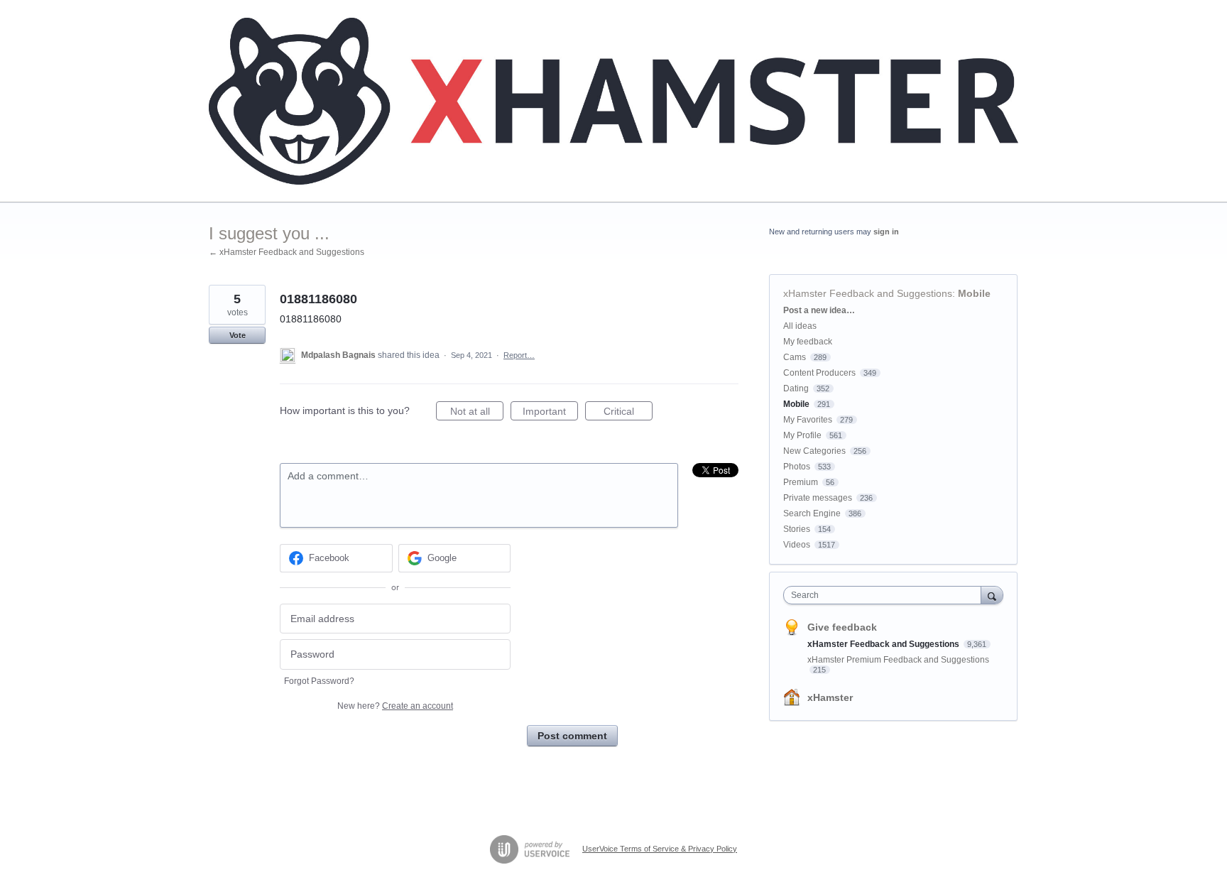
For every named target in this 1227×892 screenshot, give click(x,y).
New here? (395, 706)
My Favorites (807, 420)
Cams (794, 357)
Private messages (817, 498)
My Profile (802, 435)
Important (550, 413)
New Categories (814, 451)
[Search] (992, 595)
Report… (519, 355)
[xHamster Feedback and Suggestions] (613, 101)
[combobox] (885, 595)
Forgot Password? (319, 681)
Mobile (974, 293)
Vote (237, 335)
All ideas (800, 326)
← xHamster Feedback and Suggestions (286, 252)
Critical (628, 413)
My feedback (807, 342)
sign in (886, 231)
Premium (800, 482)
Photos (796, 467)
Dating (796, 388)
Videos (796, 545)
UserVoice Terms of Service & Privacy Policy (659, 848)
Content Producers (819, 373)
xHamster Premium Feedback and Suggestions (898, 660)
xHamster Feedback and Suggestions (867, 293)
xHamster (830, 697)
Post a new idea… (819, 310)
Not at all (476, 413)
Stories (796, 529)
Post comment (572, 735)
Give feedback (842, 627)
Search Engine (812, 513)
